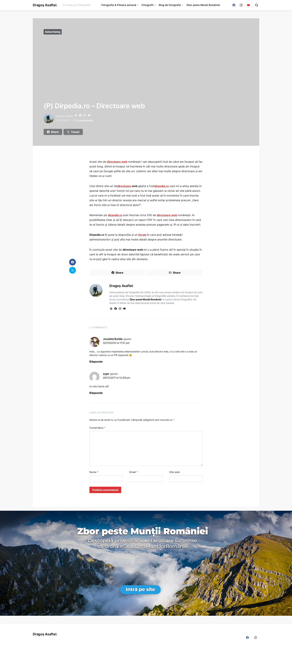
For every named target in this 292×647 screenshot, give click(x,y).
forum (142, 234)
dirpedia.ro (161, 186)
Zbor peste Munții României (203, 5)
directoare (124, 186)
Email (133, 472)
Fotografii (147, 5)
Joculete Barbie (113, 339)
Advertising (52, 31)
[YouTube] (248, 5)
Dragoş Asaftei (64, 115)
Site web (174, 472)
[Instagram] (241, 5)
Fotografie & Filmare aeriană (118, 5)
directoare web (117, 161)
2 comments (84, 120)
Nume (94, 472)
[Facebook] (234, 5)
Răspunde (96, 361)
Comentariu (97, 427)
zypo (106, 373)
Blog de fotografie (170, 5)
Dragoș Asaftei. (45, 5)
